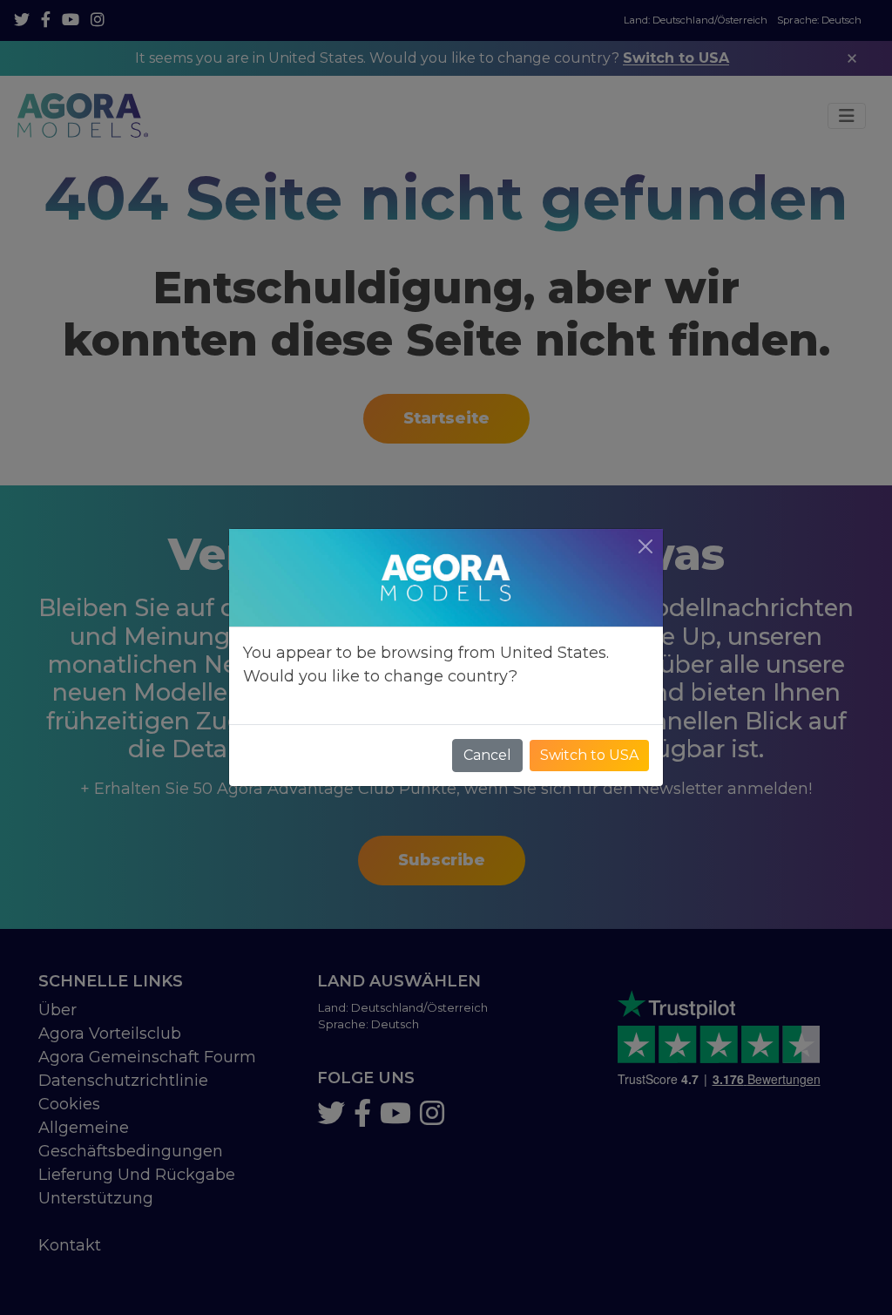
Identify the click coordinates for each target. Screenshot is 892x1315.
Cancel (487, 755)
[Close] (645, 546)
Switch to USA (589, 755)
